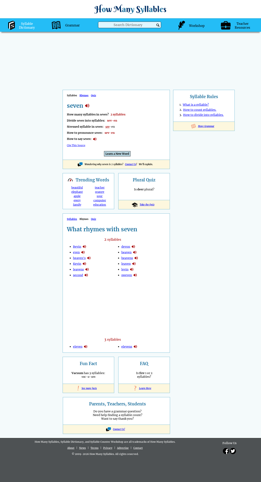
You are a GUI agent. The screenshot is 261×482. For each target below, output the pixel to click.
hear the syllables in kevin (84, 264)
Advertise (123, 447)
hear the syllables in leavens (87, 269)
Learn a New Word (117, 154)
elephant (77, 192)
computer (99, 200)
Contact (138, 447)
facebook (226, 451)
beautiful (77, 187)
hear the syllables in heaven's (89, 258)
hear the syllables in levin (131, 269)
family (77, 204)
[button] (157, 25)
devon (125, 246)
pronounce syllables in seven (94, 139)
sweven (126, 275)
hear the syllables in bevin (84, 246)
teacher (100, 187)
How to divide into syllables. (203, 115)
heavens (127, 258)
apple (77, 196)
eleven (77, 346)
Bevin (77, 246)
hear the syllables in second (86, 275)
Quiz (93, 95)
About (70, 447)
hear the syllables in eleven (85, 346)
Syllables (72, 219)
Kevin (77, 264)
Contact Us (130, 164)
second (78, 275)
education (99, 204)
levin (124, 269)
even (76, 252)
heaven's (79, 258)
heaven (126, 252)
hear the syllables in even (83, 252)
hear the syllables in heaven (134, 252)
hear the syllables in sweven (135, 275)
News (82, 447)
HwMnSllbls (130, 9)
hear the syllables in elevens (135, 346)
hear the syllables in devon (133, 246)
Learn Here (144, 388)
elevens (126, 346)
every (77, 200)
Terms (94, 447)
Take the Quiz (147, 204)
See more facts (88, 388)
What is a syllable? (196, 105)
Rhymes (84, 95)
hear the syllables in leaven (134, 264)
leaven (126, 264)
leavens (78, 269)
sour (100, 196)
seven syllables (87, 106)
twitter (233, 451)
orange (99, 192)
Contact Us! (119, 429)
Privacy (107, 447)
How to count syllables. (199, 110)
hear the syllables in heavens (136, 258)
